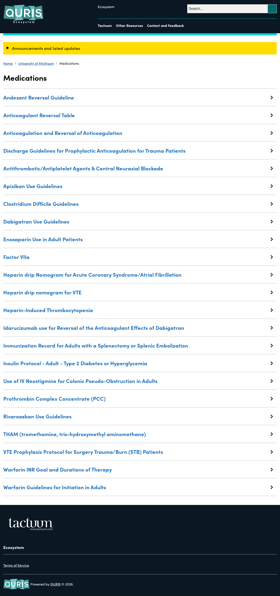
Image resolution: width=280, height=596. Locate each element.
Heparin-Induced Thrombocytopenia (48, 309)
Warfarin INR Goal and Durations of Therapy (57, 469)
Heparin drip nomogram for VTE (42, 292)
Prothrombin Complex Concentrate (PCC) (54, 398)
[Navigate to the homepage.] (24, 14)
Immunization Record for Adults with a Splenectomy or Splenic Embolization (95, 345)
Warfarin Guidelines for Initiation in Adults (54, 487)
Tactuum (105, 25)
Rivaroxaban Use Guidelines (37, 416)
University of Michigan (36, 63)
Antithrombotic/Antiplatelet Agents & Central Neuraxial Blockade (83, 168)
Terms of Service (16, 565)
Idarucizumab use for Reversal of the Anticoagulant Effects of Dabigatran (93, 327)
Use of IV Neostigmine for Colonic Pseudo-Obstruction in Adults (80, 380)
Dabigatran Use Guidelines (36, 221)
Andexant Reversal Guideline (38, 97)
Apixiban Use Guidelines (32, 185)
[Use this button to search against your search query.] (272, 9)
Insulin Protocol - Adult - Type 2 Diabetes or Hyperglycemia (75, 363)
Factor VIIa (16, 256)
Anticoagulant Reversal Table (39, 115)
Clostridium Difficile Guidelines (41, 203)
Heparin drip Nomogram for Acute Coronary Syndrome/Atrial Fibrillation (92, 274)
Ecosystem (106, 7)
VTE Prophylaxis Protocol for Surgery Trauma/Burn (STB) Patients (83, 451)
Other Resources (129, 25)
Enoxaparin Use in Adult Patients (43, 239)
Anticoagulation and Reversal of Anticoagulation (62, 132)
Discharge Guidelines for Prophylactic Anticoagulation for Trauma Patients (94, 150)
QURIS (55, 584)
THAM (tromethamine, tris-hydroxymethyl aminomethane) (74, 433)
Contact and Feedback (165, 25)
